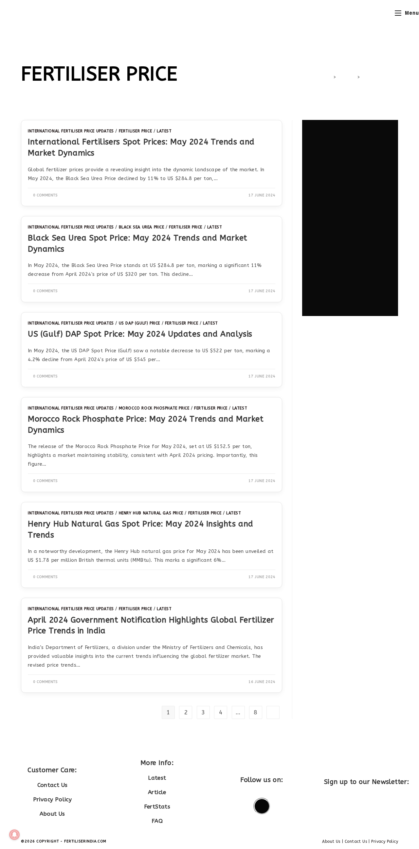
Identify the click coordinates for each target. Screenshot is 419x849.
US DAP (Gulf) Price (139, 323)
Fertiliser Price (380, 77)
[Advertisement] (350, 218)
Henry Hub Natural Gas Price (151, 513)
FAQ (157, 821)
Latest (164, 131)
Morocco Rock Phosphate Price (154, 408)
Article (157, 792)
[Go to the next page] (273, 712)
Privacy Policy (52, 799)
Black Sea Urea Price (141, 227)
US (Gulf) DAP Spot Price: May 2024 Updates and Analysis (140, 334)
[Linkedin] (261, 806)
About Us (52, 813)
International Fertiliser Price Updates (71, 131)
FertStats (157, 806)
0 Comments (45, 195)
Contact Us (52, 785)
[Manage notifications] (14, 834)
